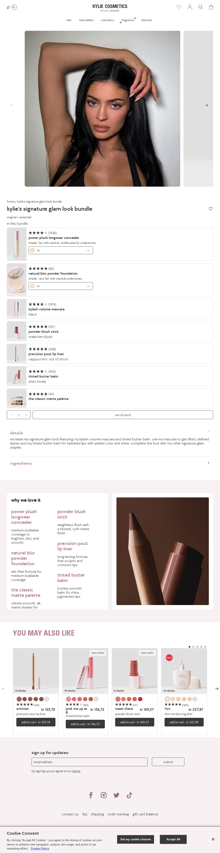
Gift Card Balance (145, 814)
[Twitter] (116, 797)
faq (84, 814)
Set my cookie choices (135, 839)
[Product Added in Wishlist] (179, 7)
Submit (168, 762)
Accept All (173, 839)
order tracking (118, 814)
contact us (70, 814)
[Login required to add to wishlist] (210, 209)
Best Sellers (86, 20)
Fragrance (127, 20)
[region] (110, 691)
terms (76, 771)
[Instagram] (104, 797)
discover (146, 20)
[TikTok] (129, 797)
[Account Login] (190, 7)
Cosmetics (107, 20)
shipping (97, 814)
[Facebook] (91, 797)
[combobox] (61, 250)
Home (11, 201)
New (68, 20)
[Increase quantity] (27, 414)
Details (16, 433)
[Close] (213, 839)
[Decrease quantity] (10, 414)
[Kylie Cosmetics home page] (110, 8)
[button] (200, 7)
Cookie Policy (40, 848)
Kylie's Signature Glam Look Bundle (39, 201)
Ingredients (21, 463)
